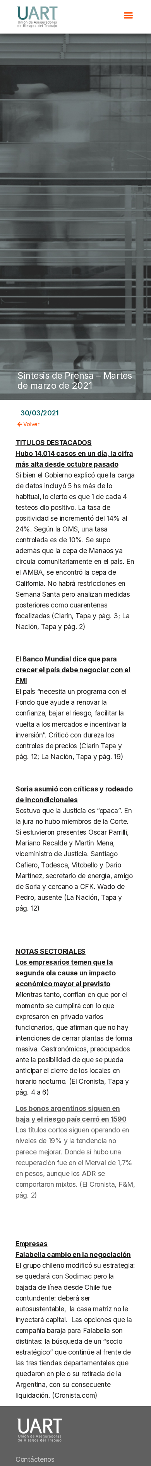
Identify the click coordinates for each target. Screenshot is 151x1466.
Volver (30, 424)
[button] (128, 15)
